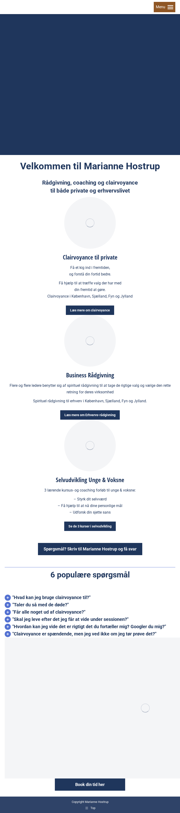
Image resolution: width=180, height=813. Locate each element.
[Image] (90, 223)
